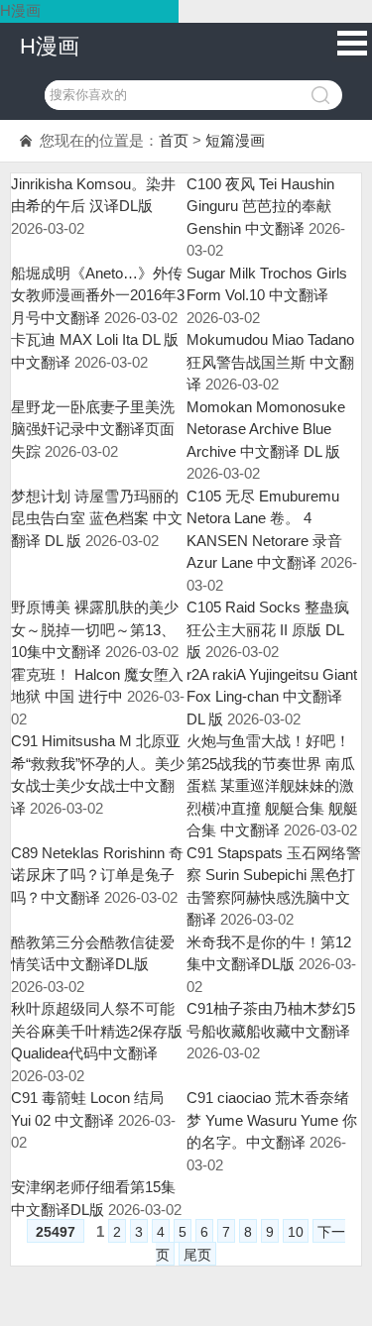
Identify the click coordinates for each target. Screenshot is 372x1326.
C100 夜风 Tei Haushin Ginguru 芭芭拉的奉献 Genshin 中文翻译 (260, 206)
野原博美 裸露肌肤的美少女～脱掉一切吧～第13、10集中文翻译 (95, 629)
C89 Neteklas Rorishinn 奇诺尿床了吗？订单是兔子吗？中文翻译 (97, 875)
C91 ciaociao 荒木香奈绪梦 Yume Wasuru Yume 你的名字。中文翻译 (271, 1120)
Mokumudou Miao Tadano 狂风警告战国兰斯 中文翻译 (270, 361)
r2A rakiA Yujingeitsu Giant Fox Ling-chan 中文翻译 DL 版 (271, 696)
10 (296, 1232)
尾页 (197, 1255)
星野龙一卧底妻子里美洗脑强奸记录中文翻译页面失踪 (93, 429)
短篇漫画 (235, 140)
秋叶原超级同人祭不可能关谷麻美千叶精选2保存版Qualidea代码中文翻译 (97, 1030)
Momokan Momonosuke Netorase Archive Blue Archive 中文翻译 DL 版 (265, 429)
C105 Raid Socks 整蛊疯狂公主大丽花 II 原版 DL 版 (267, 629)
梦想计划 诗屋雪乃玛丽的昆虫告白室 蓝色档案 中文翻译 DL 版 (97, 518)
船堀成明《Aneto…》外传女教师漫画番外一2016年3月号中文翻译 (98, 295)
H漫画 (49, 46)
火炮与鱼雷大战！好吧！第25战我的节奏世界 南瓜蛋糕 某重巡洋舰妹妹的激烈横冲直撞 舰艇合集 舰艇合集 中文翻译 (272, 785)
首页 (173, 140)
